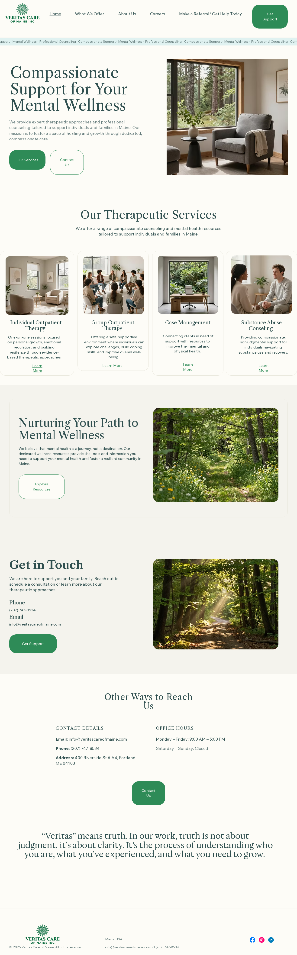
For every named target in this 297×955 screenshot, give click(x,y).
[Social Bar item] (252, 940)
